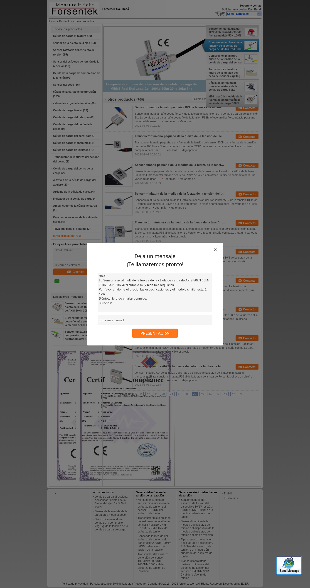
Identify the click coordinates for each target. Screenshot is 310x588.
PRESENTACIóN (155, 333)
